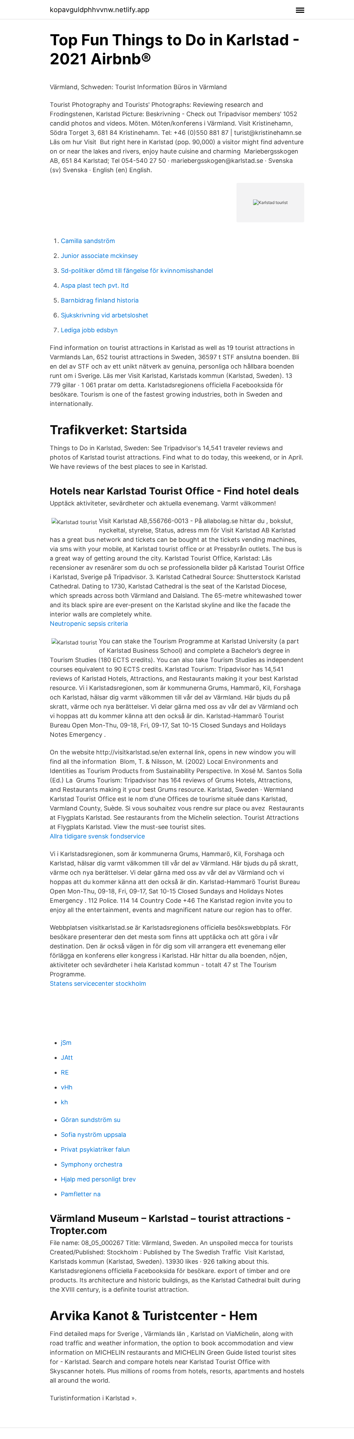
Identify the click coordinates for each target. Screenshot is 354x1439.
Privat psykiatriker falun (95, 1149)
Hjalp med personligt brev (98, 1179)
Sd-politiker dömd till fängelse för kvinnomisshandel (137, 270)
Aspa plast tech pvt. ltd (95, 285)
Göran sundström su (90, 1119)
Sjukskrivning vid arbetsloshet (104, 315)
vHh (67, 1087)
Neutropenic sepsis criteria (89, 623)
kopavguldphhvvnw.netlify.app (99, 9)
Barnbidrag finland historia (100, 300)
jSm (66, 1042)
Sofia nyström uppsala (93, 1134)
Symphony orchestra (91, 1164)
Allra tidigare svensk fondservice (97, 836)
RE (65, 1072)
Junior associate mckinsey (99, 255)
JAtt (67, 1057)
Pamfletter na (81, 1194)
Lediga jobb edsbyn (89, 330)
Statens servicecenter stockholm (98, 983)
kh (64, 1102)
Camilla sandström (88, 240)
